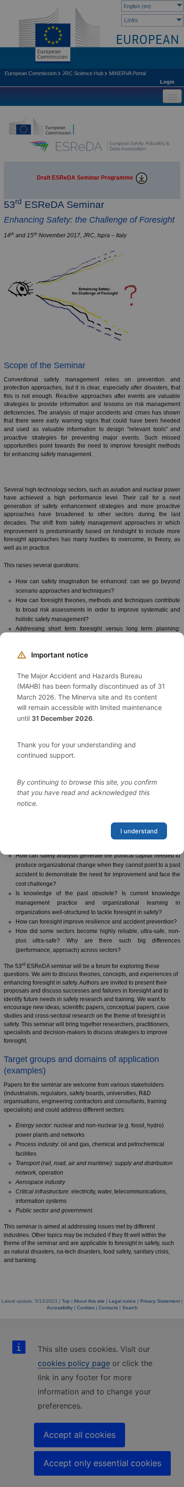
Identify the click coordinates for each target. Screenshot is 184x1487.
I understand (139, 831)
